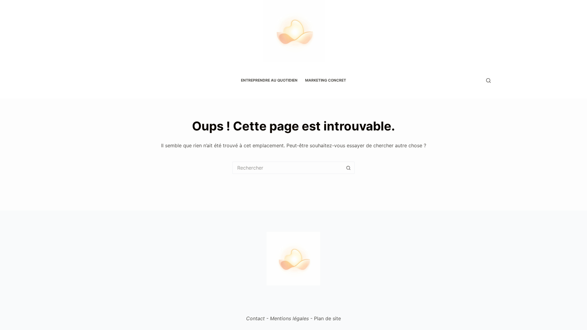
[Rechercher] (488, 80)
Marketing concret (325, 80)
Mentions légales (289, 318)
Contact (255, 318)
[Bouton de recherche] (348, 168)
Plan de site (327, 318)
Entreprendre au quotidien (269, 80)
